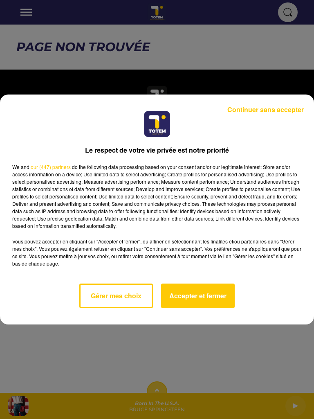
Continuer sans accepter (265, 109)
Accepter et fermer (198, 295)
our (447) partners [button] (51, 166)
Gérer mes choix (116, 295)
